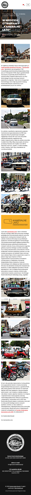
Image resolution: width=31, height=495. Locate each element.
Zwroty (6, 490)
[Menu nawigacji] (28, 4)
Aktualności (15, 14)
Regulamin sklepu (22, 490)
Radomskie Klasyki (15, 486)
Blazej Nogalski (8, 35)
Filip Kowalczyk (18, 488)
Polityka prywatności (13, 490)
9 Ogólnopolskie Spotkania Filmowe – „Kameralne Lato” (15, 67)
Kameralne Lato (12, 231)
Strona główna (6, 14)
